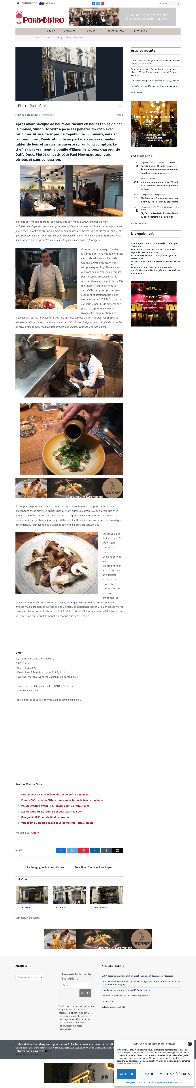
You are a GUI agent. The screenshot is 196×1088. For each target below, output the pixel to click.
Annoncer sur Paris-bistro (28, 1054)
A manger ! (70, 31)
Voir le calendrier (139, 223)
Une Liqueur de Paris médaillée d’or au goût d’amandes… (55, 794)
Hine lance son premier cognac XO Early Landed (155, 80)
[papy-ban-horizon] (69, 497)
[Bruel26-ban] (122, 25)
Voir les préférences (175, 1074)
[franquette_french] (98, 1073)
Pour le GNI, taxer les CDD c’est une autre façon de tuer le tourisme (62, 800)
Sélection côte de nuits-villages (93, 867)
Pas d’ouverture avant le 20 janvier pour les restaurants (55, 806)
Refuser (147, 1074)
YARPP (35, 832)
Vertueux (60, 908)
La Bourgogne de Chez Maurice (45, 867)
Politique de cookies (134, 1082)
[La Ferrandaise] (106, 895)
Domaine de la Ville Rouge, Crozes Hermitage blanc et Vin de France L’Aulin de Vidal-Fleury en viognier (155, 72)
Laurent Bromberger (28, 115)
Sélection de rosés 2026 (113, 1007)
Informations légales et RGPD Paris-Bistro (163, 1082)
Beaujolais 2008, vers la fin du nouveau (45, 817)
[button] (189, 1043)
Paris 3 (120, 115)
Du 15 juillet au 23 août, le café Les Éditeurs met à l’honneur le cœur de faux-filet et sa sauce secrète (159, 169)
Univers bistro (115, 31)
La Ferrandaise (100, 908)
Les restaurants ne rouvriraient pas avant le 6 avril (52, 811)
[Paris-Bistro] (39, 17)
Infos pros (140, 31)
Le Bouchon (136, 92)
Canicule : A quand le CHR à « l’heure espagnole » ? (156, 86)
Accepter (126, 1074)
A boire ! (91, 31)
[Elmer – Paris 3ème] (69, 74)
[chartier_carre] (154, 146)
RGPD (48, 1051)
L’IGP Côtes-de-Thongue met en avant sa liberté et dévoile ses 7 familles (137, 976)
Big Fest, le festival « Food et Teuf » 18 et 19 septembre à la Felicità (159, 215)
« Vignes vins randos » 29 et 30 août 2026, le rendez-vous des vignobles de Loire (160, 186)
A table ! (51, 31)
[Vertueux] (69, 895)
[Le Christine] (32, 895)
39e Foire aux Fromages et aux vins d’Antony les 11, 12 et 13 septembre (159, 200)
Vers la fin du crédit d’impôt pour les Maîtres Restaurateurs (57, 822)
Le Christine (24, 908)
